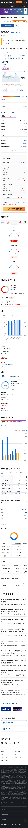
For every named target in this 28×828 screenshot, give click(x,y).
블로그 (3, 751)
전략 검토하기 (9, 43)
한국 (18, 6)
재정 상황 (12, 48)
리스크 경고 (3, 819)
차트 (7, 48)
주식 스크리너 (12, 6)
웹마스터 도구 (4, 760)
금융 (26, 512)
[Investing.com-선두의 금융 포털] (9, 2)
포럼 (25, 48)
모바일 (3, 754)
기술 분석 (19, 48)
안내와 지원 (18, 757)
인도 (26, 519)
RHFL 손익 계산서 (7, 418)
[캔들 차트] (3, 56)
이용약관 (3, 809)
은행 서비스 (24, 509)
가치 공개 (23, 96)
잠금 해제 (17, 494)
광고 (16, 754)
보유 (2, 524)
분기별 (7, 425)
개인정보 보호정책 (5, 814)
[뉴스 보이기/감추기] (10, 56)
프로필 (6, 52)
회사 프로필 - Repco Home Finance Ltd (11, 501)
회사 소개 (17, 751)
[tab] (8, 222)
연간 (2, 425)
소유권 (11, 52)
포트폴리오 (4, 757)
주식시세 (4, 6)
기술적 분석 (5, 217)
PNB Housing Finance (20, 583)
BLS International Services (8, 583)
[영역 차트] (5, 56)
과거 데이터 (16, 52)
